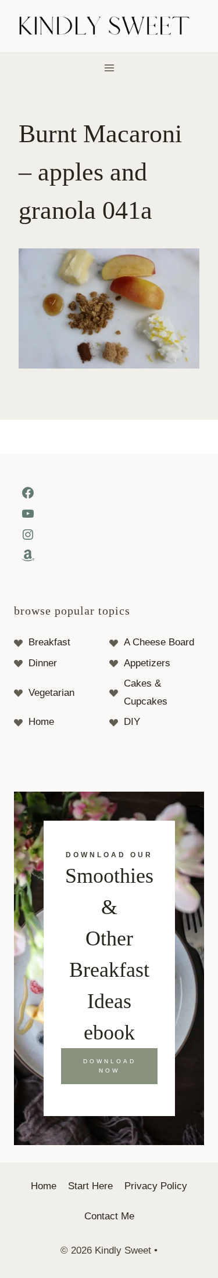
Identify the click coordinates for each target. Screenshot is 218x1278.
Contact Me (109, 1216)
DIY (132, 721)
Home (41, 721)
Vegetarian (51, 692)
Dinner (42, 663)
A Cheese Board (159, 642)
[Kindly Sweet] (109, 26)
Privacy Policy (155, 1186)
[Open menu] (109, 68)
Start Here (90, 1186)
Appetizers (147, 663)
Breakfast (49, 642)
